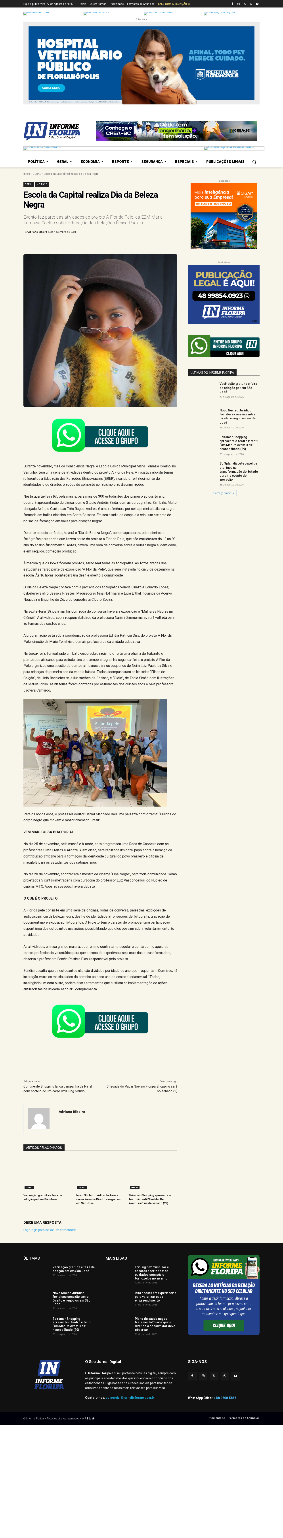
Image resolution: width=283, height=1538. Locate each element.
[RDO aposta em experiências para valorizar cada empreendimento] (119, 1300)
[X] (244, 4)
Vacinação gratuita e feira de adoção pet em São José (238, 387)
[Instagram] (238, 4)
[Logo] (58, 131)
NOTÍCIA (42, 184)
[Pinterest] (96, 243)
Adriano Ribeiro (37, 232)
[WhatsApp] (250, 4)
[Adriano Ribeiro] (41, 1118)
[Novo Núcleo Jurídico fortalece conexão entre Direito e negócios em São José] (100, 1173)
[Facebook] (232, 4)
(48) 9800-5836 (225, 1398)
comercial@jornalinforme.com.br (130, 1397)
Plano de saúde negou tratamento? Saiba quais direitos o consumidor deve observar (155, 1324)
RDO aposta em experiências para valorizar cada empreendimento (155, 1296)
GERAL (37, 173)
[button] (254, 161)
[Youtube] (257, 4)
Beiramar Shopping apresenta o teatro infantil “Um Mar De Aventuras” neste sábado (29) (150, 1199)
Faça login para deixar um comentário (49, 1230)
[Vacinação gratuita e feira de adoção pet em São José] (47, 1173)
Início (26, 173)
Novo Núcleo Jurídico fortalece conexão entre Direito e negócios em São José (98, 1199)
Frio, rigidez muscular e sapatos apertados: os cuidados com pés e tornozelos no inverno (152, 1272)
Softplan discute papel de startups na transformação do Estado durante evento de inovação (239, 471)
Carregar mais (222, 493)
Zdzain (91, 1418)
